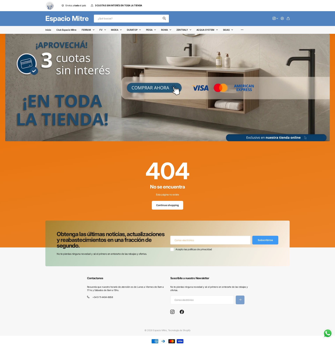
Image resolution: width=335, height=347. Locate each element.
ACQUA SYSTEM (205, 29)
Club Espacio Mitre (66, 29)
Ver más (242, 30)
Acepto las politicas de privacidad (194, 249)
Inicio (48, 29)
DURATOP (132, 29)
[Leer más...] (275, 18)
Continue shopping (167, 205)
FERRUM (86, 29)
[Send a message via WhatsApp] (327, 333)
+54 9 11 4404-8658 (102, 297)
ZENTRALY (182, 29)
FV (100, 29)
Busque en (164, 18)
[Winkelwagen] (288, 18)
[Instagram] (172, 312)
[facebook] (182, 312)
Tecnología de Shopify (179, 330)
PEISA (149, 29)
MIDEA (114, 29)
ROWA (164, 29)
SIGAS (226, 29)
